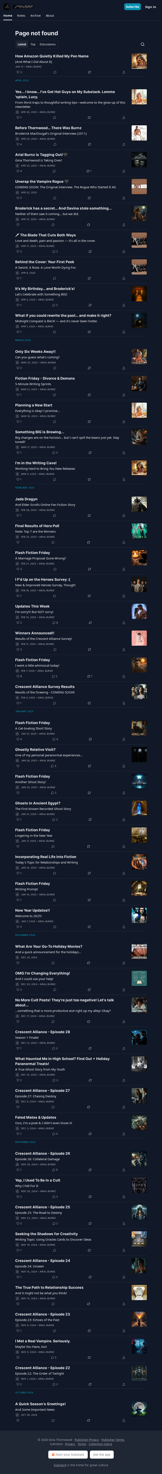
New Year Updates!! (32, 910)
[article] (81, 64)
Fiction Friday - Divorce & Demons (45, 378)
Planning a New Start (33, 405)
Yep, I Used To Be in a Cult (37, 1180)
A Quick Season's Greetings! (40, 1404)
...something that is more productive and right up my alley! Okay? (63, 1010)
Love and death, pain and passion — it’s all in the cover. (55, 240)
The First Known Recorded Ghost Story (43, 809)
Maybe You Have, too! (31, 1346)
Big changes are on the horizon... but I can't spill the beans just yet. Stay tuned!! (67, 439)
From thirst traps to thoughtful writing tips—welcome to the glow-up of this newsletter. (70, 104)
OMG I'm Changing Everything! (42, 973)
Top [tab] (33, 44)
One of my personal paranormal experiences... (49, 755)
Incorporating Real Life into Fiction (45, 857)
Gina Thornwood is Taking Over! (38, 160)
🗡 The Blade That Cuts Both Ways (45, 235)
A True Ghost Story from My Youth (40, 1069)
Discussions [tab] (47, 44)
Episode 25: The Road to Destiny (38, 1212)
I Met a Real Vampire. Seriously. (42, 1341)
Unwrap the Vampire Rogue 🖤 (42, 181)
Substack (60, 1465)
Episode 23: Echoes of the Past (37, 1320)
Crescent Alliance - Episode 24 (42, 1261)
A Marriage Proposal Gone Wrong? (40, 558)
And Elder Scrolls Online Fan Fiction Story (45, 504)
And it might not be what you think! (41, 1293)
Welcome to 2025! (28, 916)
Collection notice (100, 1444)
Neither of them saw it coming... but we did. (47, 214)
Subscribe (132, 7)
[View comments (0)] (55, 72)
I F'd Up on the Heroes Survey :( (42, 579)
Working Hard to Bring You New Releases (45, 468)
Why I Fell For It (26, 1186)
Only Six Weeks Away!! (35, 351)
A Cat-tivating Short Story (33, 728)
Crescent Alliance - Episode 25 (42, 1207)
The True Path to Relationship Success (49, 1287)
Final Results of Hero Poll (37, 526)
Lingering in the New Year (34, 835)
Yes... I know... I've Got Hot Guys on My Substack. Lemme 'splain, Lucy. (65, 94)
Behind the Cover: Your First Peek (44, 262)
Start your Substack (69, 1454)
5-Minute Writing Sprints (33, 384)
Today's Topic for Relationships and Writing (46, 862)
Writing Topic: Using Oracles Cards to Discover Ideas (53, 1239)
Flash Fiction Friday (32, 553)
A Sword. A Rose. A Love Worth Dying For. (45, 267)
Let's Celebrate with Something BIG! (41, 294)
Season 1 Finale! (27, 1037)
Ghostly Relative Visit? (35, 749)
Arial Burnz (34, 66)
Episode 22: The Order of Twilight (39, 1373)
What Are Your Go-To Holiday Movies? (48, 946)
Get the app (101, 1454)
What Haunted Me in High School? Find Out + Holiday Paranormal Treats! (62, 1061)
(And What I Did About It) (33, 62)
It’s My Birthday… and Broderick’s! (45, 289)
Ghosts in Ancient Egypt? (38, 803)
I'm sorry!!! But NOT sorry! (34, 612)
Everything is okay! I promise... (37, 411)
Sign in (150, 7)
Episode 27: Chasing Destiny (35, 1096)
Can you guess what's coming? (37, 357)
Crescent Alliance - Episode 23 (42, 1314)
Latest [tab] (22, 44)
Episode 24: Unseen (29, 1266)
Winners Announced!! (34, 633)
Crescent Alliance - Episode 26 (42, 1153)
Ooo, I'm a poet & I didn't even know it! (43, 1123)
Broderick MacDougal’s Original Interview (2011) (51, 133)
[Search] (142, 44)
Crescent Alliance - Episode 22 (42, 1368)
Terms (82, 1444)
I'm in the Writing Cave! (36, 463)
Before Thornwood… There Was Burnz (48, 128)
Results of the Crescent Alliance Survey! (43, 638)
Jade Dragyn (26, 499)
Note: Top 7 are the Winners (35, 531)
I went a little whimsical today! (37, 665)
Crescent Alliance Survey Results (45, 687)
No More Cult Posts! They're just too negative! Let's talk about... (64, 1002)
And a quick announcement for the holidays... (48, 952)
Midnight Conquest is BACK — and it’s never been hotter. (56, 321)
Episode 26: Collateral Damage (37, 1159)
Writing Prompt (26, 889)
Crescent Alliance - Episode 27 (42, 1090)
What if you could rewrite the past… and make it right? (63, 315)
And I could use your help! (34, 979)
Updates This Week (32, 606)
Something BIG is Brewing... (39, 432)
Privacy (70, 1444)
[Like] (18, 224)
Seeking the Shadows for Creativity (46, 1234)
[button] (8, 15)
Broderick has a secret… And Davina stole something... (63, 208)
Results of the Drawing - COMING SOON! (45, 692)
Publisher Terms (112, 1440)
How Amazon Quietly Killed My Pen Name (52, 56)
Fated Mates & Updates (35, 1117)
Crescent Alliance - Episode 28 (42, 1032)
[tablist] (36, 44)
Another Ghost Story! (30, 782)
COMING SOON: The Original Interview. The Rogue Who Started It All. (65, 187)
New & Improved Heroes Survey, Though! (45, 585)
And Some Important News (35, 1409)
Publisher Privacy (87, 1440)
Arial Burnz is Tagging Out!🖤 (41, 155)
